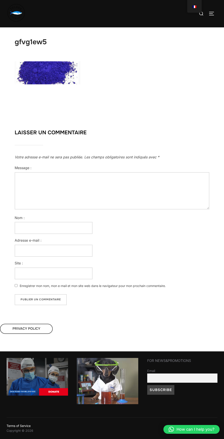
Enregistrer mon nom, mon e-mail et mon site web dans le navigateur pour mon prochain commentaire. (93, 286)
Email (151, 371)
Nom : (20, 218)
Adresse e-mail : (28, 240)
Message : (23, 168)
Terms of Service (19, 426)
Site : (19, 263)
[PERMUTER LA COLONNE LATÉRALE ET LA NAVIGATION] (213, 13)
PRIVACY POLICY (26, 328)
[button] (191, 429)
